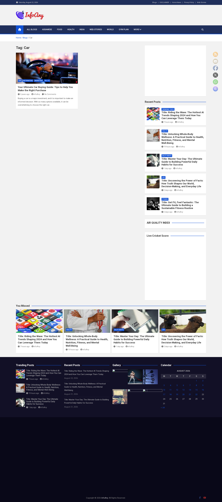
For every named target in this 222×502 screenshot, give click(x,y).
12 (177, 390)
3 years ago (25, 94)
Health (70, 29)
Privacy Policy (189, 2)
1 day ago (168, 168)
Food (59, 29)
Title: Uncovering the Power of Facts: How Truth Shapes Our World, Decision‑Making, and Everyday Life (182, 183)
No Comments (50, 94)
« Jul (163, 407)
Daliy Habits (167, 156)
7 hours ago (168, 122)
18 (170, 394)
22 (196, 394)
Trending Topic (168, 109)
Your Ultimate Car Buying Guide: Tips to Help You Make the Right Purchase (45, 89)
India (82, 29)
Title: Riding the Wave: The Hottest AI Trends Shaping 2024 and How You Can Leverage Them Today (182, 115)
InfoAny (37, 94)
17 (164, 394)
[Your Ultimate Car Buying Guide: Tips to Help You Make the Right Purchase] (47, 68)
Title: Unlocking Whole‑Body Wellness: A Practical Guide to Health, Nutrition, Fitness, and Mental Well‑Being (182, 138)
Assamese (47, 29)
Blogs (154, 2)
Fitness (165, 199)
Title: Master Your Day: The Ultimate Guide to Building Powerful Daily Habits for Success (181, 161)
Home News (176, 2)
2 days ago (168, 190)
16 (203, 390)
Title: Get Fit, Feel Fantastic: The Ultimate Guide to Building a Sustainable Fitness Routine (180, 205)
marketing (39, 80)
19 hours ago (169, 147)
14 (190, 390)
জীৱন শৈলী (47, 80)
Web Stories (201, 2)
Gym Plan (124, 29)
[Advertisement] (159, 14)
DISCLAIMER (164, 2)
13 (183, 390)
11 (170, 390)
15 (196, 390)
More (136, 29)
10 (164, 390)
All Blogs (32, 29)
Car (19, 80)
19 (177, 394)
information (28, 80)
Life (163, 177)
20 (183, 394)
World (110, 29)
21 (190, 394)
